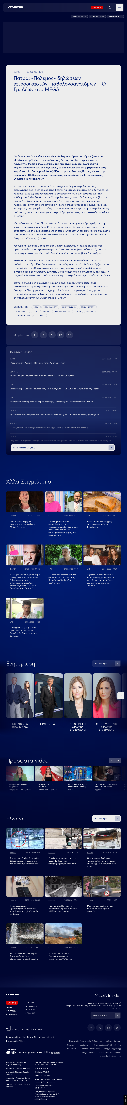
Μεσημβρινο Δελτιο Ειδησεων (107, 727)
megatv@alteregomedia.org (45, 1082)
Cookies (70, 1045)
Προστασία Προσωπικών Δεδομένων (85, 1041)
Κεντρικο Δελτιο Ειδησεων (78, 727)
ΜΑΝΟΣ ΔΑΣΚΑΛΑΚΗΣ (62, 311)
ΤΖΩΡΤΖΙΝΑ (40, 315)
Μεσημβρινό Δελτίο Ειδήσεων (18, 785)
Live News (49, 724)
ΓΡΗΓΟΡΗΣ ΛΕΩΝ (87, 307)
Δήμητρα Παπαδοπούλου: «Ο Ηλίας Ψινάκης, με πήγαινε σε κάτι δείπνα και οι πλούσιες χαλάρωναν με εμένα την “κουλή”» (100, 580)
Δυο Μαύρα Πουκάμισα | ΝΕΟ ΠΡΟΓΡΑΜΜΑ (106, 785)
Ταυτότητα (83, 1045)
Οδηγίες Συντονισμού (90, 1048)
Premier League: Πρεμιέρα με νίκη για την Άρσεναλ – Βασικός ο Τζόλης (42, 375)
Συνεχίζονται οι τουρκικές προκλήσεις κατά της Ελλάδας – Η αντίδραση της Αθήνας (49, 427)
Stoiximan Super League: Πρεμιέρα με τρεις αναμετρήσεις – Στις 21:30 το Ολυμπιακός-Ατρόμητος (54, 388)
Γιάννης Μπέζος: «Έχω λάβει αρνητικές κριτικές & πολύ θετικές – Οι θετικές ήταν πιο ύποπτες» (23, 631)
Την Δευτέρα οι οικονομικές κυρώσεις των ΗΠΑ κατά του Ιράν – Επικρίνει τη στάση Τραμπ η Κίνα (54, 414)
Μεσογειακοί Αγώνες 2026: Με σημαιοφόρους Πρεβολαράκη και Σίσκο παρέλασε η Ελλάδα (51, 401)
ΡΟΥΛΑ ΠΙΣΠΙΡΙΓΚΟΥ (23, 315)
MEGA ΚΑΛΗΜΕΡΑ (50, 307)
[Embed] (69, 335)
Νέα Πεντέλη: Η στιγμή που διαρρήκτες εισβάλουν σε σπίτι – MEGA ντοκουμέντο (62, 909)
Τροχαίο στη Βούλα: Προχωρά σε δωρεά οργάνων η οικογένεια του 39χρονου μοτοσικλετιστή (25, 861)
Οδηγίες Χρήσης (113, 1041)
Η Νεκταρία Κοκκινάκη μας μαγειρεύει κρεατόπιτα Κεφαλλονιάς (99, 524)
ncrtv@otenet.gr (41, 1099)
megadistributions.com (110, 1056)
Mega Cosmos (88, 1052)
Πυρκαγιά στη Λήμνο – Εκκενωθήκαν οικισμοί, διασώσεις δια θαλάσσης (60, 956)
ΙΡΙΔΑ (35, 311)
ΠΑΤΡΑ (78, 311)
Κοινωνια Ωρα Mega (20, 725)
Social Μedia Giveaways (110, 1052)
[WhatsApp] (52, 335)
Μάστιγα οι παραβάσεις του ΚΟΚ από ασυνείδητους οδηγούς (100, 909)
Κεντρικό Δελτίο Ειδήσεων (45, 785)
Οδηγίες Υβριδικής (112, 1048)
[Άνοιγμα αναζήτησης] (109, 7)
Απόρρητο (125, 1100)
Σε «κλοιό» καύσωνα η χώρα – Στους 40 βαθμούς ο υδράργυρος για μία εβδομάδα (24, 956)
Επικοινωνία (70, 1048)
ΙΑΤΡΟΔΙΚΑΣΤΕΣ (22, 311)
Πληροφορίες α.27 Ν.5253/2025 (107, 1045)
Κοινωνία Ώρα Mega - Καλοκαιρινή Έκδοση (76, 785)
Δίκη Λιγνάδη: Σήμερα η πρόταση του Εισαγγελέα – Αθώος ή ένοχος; (22, 524)
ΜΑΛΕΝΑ (46, 311)
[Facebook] (34, 335)
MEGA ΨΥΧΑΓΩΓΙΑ (69, 307)
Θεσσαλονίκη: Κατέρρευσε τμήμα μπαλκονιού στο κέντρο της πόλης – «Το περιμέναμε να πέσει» (101, 862)
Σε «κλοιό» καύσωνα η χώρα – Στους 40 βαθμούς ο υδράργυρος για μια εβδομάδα (62, 861)
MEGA (36, 307)
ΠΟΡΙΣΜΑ (89, 311)
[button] (119, 7)
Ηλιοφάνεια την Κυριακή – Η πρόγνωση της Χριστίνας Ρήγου (37, 363)
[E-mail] (60, 335)
